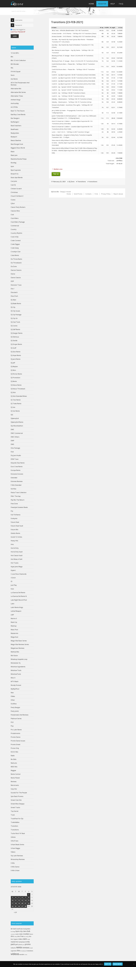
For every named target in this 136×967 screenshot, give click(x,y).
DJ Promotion (15, 378)
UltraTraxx (14, 841)
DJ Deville (14, 341)
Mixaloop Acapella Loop (19, 659)
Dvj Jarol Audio (16, 455)
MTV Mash (14, 681)
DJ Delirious (15, 337)
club (28, 931)
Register (102, 4)
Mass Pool (14, 630)
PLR (12, 722)
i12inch (13, 578)
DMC (12, 429)
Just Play (14, 585)
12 (19, 900)
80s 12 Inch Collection (18, 60)
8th (12, 929)
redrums (13, 948)
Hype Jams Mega (16, 567)
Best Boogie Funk (17, 144)
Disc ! (12, 289)
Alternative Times (17, 96)
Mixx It (13, 678)
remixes (25, 947)
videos (15, 954)
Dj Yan (13, 407)
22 (29, 903)
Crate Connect (16, 240)
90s (12, 68)
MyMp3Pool (15, 689)
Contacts (88, 194)
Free (21, 936)
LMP (12, 615)
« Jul (15, 912)
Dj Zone (71, 182)
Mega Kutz (14, 637)
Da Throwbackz (16, 263)
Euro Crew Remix (16, 467)
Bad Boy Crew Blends (18, 114)
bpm (12, 166)
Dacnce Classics (16, 270)
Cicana (13, 200)
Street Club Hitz (16, 800)
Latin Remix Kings (17, 607)
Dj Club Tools (15, 322)
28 (25, 906)
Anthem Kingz (15, 100)
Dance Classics (16, 278)
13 (22, 900)
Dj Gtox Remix (15, 352)
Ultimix (13, 837)
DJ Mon (13, 370)
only (28, 942)
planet (20, 944)
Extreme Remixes (17, 481)
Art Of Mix (14, 107)
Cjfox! (13, 203)
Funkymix (14, 518)
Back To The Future (18, 111)
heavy (27, 936)
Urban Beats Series (17, 845)
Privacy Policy (105, 194)
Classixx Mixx (15, 211)
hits (30, 936)
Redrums (14, 763)
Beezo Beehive (16, 140)
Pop (12, 726)
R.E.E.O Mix (14, 752)
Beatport (14, 137)
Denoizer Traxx (16, 285)
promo (28, 944)
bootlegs (13, 931)
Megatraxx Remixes (17, 648)
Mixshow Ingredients (18, 667)
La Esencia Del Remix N (19, 596)
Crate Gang (15, 248)
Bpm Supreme (16, 170)
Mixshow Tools (16, 670)
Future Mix (14, 530)
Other (13, 700)
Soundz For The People (19, 793)
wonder (21, 954)
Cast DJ (13, 185)
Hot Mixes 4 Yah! (16, 559)
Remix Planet (15, 778)
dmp (15, 936)
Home (91, 4)
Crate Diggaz (15, 244)
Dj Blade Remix (16, 303)
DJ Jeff (13, 363)
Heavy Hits (14, 541)
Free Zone (14, 504)
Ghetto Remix (15, 533)
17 (12, 903)
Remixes (13, 782)
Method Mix (15, 652)
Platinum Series (16, 719)
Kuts (12, 589)
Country (13, 229)
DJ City (13, 307)
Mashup (13, 626)
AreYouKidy (15, 103)
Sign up (56, 174)
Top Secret (14, 811)
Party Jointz (15, 711)
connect (13, 934)
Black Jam (14, 155)
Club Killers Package (18, 222)
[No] (134, 964)
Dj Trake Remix (16, 404)
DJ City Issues (15, 311)
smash (31, 948)
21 (25, 903)
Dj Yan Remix (15, 411)
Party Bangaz (15, 707)
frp (24, 936)
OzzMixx (14, 704)
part (16, 944)
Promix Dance (15, 737)
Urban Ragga (15, 848)
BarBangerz (15, 122)
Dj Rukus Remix (16, 385)
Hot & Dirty (15, 548)
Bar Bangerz (15, 118)
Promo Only (15, 748)
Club (12, 215)
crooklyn (26, 934)
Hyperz (13, 570)
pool (23, 944)
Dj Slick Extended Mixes (19, 396)
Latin (12, 604)
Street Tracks (15, 807)
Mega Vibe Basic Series (19, 641)
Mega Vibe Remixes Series (20, 644)
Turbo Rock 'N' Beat (18, 833)
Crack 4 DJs (15, 237)
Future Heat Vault (17, 526)
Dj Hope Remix (16, 355)
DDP (12, 281)
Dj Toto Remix (16, 400)
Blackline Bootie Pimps (19, 159)
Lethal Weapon (16, 611)
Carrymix (14, 181)
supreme (14, 951)
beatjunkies (26, 929)
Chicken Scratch (16, 189)
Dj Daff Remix (15, 329)
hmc (12, 939)
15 (29, 900)
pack (13, 944)
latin (25, 939)
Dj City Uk (14, 318)
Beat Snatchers (16, 126)
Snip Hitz (14, 789)
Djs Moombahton (17, 426)
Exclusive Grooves (17, 474)
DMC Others (15, 437)
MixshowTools (16, 674)
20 (22, 903)
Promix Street (15, 744)
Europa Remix (15, 470)
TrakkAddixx (15, 822)
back (14, 929)
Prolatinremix (15, 733)
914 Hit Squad (15, 72)
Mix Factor (14, 656)
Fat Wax (13, 489)
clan (24, 931)
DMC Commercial (17, 433)
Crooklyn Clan (15, 252)
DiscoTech (14, 296)
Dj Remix (14, 381)
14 (25, 900)
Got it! (107, 964)
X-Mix (13, 863)
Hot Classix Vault (16, 555)
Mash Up (14, 622)
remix (19, 947)
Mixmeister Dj (15, 663)
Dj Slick (13, 392)
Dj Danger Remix (16, 333)
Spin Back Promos (17, 796)
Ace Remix (14, 79)
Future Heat (15, 522)
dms (18, 936)
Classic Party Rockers (18, 207)
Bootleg (13, 163)
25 (15, 906)
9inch (12, 75)
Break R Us (14, 174)
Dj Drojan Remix (16, 344)
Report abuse (118, 194)
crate (20, 934)
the (18, 950)
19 (19, 903)
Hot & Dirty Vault (16, 552)
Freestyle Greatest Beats (19, 507)
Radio (13, 756)
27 (22, 906)
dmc (12, 936)
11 (15, 900)
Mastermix (14, 633)
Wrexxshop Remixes (18, 859)
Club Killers (15, 218)
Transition (14, 826)
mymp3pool (22, 942)
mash (28, 939)
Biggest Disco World (18, 148)
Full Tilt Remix (15, 515)
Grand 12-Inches (16, 537)
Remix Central (15, 774)
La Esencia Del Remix (18, 593)
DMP (12, 441)
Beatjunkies (15, 133)
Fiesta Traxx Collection (18, 492)
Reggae (13, 770)
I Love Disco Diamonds (18, 574)
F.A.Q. (121, 4)
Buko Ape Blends (17, 177)
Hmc (12, 544)
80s (12, 57)
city (21, 931)
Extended (14, 478)
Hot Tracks (14, 563)
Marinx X (14, 618)
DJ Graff (13, 348)
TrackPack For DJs (17, 819)
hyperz (16, 939)
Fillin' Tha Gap (16, 496)
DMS (12, 444)
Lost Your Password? (18, 32)
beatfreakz (20, 929)
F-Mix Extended (16, 485)
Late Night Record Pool (19, 600)
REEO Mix (14, 767)
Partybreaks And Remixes (19, 715)
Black (12, 152)
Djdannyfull (15, 418)
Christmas (14, 192)
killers (21, 939)
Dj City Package (16, 315)
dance (31, 934)
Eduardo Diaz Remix (18, 463)
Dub (12, 452)
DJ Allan (13, 300)
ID (11, 581)
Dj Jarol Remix (15, 359)
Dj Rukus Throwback (18, 389)
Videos (13, 852)
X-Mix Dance (15, 867)
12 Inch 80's (15, 53)
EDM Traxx (14, 459)
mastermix (14, 942)
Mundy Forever (16, 685)
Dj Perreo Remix (16, 374)
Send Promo (78, 194)
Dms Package (15, 448)
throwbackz (23, 951)
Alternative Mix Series (18, 92)
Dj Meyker (14, 366)
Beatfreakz (14, 129)
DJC (12, 415)
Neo (12, 693)
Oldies (13, 696)
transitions (30, 951)
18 (15, 903)
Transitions (15, 830)
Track (13, 815)
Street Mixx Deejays (17, 804)
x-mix (25, 954)
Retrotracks (15, 785)
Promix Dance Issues (18, 741)
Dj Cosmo (14, 326)
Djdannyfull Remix (17, 422)
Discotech (14, 292)
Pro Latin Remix (16, 730)
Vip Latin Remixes (17, 856)
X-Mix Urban (15, 870)
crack (16, 934)
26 (19, 906)
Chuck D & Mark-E (17, 196)
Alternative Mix (16, 89)
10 (12, 900)
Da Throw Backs (16, 259)
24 (12, 906)
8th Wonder (15, 64)
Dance (13, 274)
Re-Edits (13, 759)
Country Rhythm (16, 233)
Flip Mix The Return (17, 500)
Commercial (15, 226)
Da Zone (14, 266)
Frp (12, 511)
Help (112, 4)
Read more (117, 964)
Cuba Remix (15, 255)
